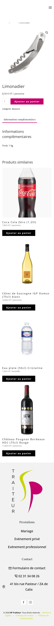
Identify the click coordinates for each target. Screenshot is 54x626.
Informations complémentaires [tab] (20, 119)
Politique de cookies (25, 615)
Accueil (5, 22)
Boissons (14, 22)
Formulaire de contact (28, 568)
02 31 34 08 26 (28, 576)
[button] (50, 7)
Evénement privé (27, 539)
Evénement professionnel (27, 547)
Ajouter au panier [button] (18, 232)
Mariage (27, 531)
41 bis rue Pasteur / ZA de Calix (29, 587)
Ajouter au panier (27, 101)
